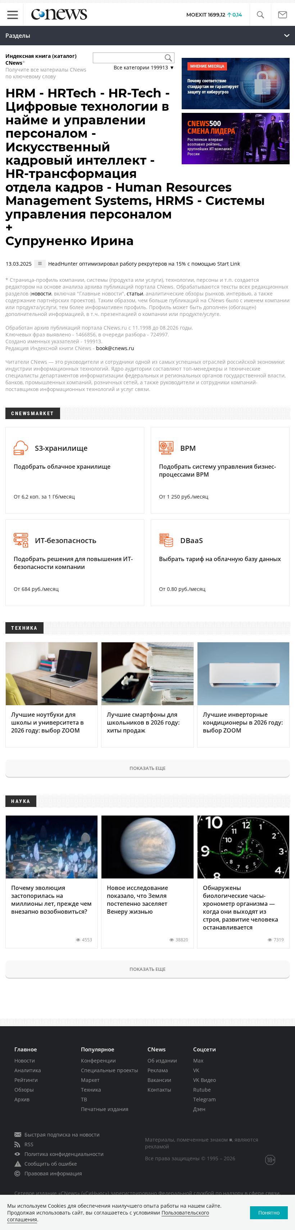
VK (196, 1070)
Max (198, 1060)
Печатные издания (104, 1109)
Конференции (98, 1060)
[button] (260, 15)
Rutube (202, 1089)
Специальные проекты (109, 1070)
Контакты (159, 1089)
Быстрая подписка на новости (62, 1134)
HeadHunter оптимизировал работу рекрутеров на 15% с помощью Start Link (144, 263)
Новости (24, 1060)
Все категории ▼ (144, 67)
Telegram (204, 1099)
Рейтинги (26, 1080)
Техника (91, 1089)
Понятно (269, 1212)
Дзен (199, 1109)
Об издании (162, 1060)
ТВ (84, 1099)
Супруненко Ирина (69, 240)
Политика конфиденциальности (64, 1154)
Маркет (90, 1080)
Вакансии (159, 1080)
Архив (22, 1099)
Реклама (158, 1070)
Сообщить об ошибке (50, 1163)
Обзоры (24, 1089)
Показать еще (147, 768)
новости (41, 293)
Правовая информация (53, 1173)
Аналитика (27, 1070)
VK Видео (204, 1080)
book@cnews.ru (115, 348)
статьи (135, 293)
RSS (28, 1144)
